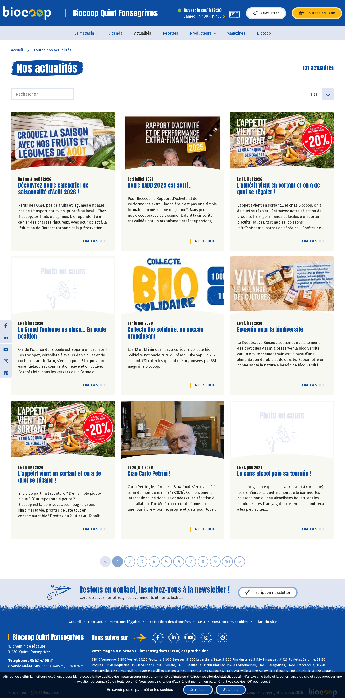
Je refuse (198, 690)
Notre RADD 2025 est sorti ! (159, 185)
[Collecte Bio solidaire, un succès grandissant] (173, 286)
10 (227, 561)
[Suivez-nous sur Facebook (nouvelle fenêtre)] (6, 326)
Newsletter (269, 13)
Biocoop (264, 33)
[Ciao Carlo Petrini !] (173, 431)
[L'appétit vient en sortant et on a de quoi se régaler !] (282, 142)
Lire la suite (95, 241)
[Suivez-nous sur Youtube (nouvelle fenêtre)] (6, 349)
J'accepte (231, 690)
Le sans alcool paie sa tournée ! (274, 473)
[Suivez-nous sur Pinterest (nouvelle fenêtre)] (6, 372)
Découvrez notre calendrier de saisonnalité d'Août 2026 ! (53, 189)
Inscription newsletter (271, 592)
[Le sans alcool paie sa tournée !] (282, 431)
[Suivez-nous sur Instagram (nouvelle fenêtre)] (6, 361)
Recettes (170, 33)
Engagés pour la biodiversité (270, 329)
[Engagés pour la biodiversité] (282, 286)
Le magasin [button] (84, 33)
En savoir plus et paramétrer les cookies (140, 690)
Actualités (142, 33)
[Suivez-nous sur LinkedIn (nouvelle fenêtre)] (6, 337)
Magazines (236, 33)
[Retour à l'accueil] (27, 13)
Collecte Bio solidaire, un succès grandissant (165, 333)
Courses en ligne (321, 13)
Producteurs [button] (200, 33)
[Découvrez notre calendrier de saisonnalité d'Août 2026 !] (63, 142)
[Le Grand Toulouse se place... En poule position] (63, 286)
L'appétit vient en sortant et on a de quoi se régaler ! (278, 189)
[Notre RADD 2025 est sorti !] (173, 142)
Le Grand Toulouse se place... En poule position (62, 333)
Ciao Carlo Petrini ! (149, 473)
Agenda (116, 33)
